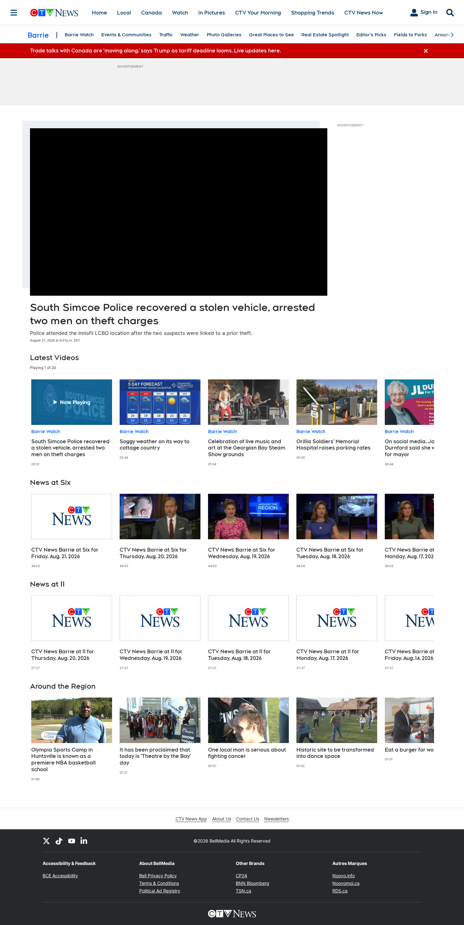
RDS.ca (340, 890)
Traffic (166, 34)
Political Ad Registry (159, 890)
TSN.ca (243, 890)
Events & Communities (126, 34)
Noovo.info (343, 875)
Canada (151, 13)
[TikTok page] (59, 840)
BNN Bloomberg (252, 883)
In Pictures (211, 13)
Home (99, 13)
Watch (180, 13)
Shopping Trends (312, 13)
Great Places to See (271, 34)
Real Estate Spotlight (325, 34)
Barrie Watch (79, 34)
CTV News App (191, 818)
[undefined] (71, 422)
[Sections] (14, 12)
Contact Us (247, 818)
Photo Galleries (224, 34)
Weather (189, 34)
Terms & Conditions (159, 883)
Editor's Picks (371, 34)
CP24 (241, 875)
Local (124, 13)
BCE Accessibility (60, 875)
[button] (421, 423)
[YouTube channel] (71, 840)
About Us (221, 818)
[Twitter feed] (46, 840)
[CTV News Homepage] (54, 12)
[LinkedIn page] (84, 840)
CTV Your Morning (258, 13)
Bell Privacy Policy (158, 875)
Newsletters (276, 818)
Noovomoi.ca (346, 883)
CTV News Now (363, 13)
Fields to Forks (410, 34)
